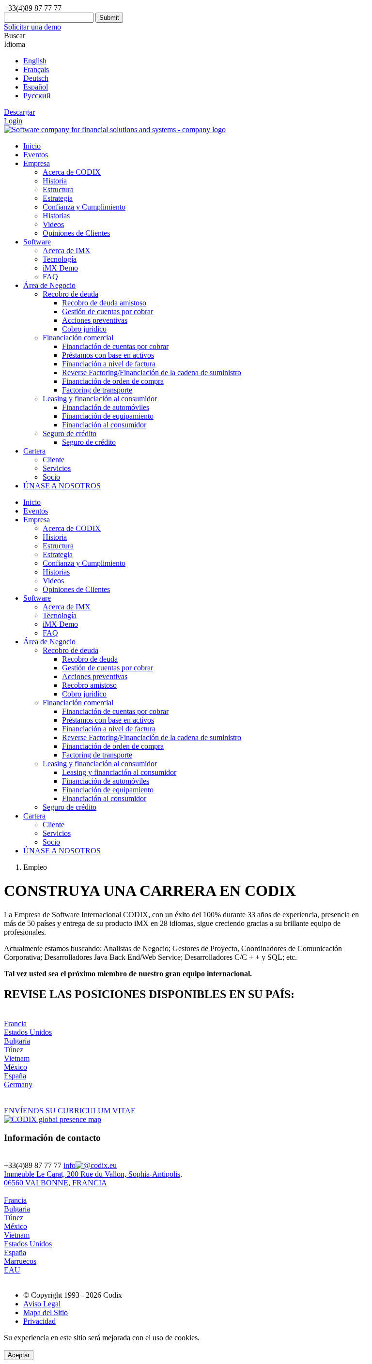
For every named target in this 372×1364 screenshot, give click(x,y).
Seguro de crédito (89, 442)
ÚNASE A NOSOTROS (62, 486)
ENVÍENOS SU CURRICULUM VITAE (70, 1110)
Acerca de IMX (67, 250)
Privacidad (39, 1321)
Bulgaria (17, 1041)
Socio (51, 477)
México (15, 1067)
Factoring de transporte (97, 390)
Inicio (32, 146)
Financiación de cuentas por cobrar (115, 346)
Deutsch (35, 78)
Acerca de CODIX (72, 172)
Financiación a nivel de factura (108, 364)
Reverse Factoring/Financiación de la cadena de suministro (151, 372)
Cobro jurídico (84, 329)
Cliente (53, 459)
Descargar (19, 112)
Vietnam (17, 1058)
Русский (37, 95)
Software (37, 242)
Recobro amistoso (89, 685)
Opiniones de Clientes (76, 233)
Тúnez (13, 1050)
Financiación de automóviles (105, 407)
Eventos (35, 155)
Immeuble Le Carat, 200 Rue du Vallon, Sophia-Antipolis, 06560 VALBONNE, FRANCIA (93, 1178)
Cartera (34, 451)
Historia (55, 181)
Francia (15, 1023)
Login (13, 121)
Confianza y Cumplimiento (84, 207)
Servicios (57, 468)
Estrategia (58, 198)
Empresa (36, 163)
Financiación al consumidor (104, 425)
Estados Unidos (28, 1032)
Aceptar (19, 1355)
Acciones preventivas (94, 320)
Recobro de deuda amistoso (104, 303)
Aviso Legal (42, 1304)
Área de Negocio (49, 285)
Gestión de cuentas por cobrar (107, 311)
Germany (18, 1084)
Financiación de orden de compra (113, 381)
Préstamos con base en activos (108, 355)
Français (36, 69)
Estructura (58, 189)
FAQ (50, 277)
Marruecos (20, 1261)
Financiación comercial (78, 702)
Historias (56, 216)
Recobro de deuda (70, 650)
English (34, 61)
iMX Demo (60, 268)
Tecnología (60, 259)
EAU (12, 1270)
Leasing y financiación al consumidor (100, 763)
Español (35, 87)
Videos (53, 224)
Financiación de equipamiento (108, 416)
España (15, 1076)
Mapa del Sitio (45, 1312)
